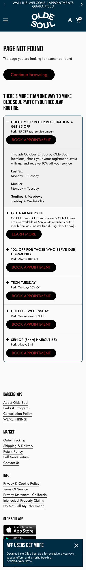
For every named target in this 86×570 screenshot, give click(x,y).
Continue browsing (29, 74)
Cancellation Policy (17, 413)
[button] (78, 20)
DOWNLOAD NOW (19, 561)
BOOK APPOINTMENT (31, 140)
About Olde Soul (15, 402)
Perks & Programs (16, 408)
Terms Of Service (15, 489)
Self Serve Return (16, 457)
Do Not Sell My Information (23, 505)
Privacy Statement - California (25, 494)
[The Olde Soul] (43, 20)
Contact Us (11, 462)
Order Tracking (14, 440)
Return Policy (13, 451)
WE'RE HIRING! (15, 419)
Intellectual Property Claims (23, 500)
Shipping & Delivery (18, 445)
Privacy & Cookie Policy (21, 483)
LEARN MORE (24, 234)
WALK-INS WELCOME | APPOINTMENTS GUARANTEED (43, 4)
